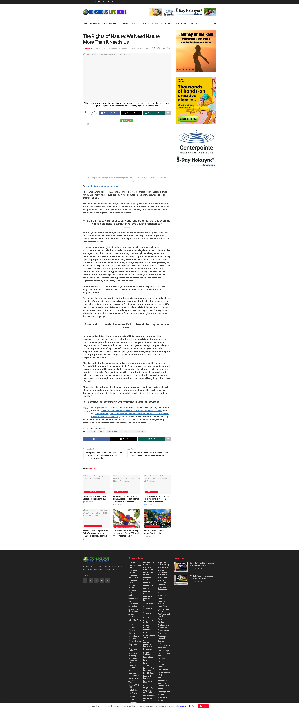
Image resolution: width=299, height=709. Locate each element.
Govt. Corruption (147, 612)
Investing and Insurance (148, 669)
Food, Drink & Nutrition (148, 592)
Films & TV (147, 588)
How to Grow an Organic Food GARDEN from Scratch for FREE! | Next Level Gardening (95, 533)
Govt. (134, 23)
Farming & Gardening (93, 526)
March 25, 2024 (119, 504)
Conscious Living (97, 23)
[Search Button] (215, 23)
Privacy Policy (102, 2)
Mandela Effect (149, 696)
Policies (161, 619)
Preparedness (151, 491)
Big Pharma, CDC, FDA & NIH (134, 620)
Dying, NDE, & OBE (133, 686)
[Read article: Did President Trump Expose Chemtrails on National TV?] (96, 484)
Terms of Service (121, 2)
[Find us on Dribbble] (107, 580)
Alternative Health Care (133, 576)
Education (132, 699)
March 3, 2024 (149, 504)
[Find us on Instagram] (96, 580)
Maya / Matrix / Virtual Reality (163, 564)
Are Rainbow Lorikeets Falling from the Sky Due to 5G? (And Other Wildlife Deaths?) (126, 533)
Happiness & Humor (148, 622)
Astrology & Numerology (133, 610)
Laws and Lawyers (147, 677)
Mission (85, 2)
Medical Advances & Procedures (162, 572)
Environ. (124, 23)
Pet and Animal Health (164, 615)
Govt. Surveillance (148, 617)
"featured (92, 431)
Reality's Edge (163, 651)
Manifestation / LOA (149, 700)
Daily (130, 670)
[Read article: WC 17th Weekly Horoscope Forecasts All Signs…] (181, 580)
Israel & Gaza (148, 673)
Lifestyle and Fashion (148, 682)
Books (130, 624)
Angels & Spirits (131, 586)
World (160, 701)
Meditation (162, 577)
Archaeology (133, 595)
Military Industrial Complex (162, 582)
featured (101, 431)
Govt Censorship (147, 607)
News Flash (162, 606)
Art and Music (133, 598)
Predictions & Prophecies (163, 626)
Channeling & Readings (133, 637)
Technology (162, 681)
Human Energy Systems (148, 653)
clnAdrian (88, 48)
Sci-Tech (194, 23)
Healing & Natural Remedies (147, 627)
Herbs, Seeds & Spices (149, 636)
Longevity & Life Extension (148, 692)
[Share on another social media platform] (168, 113)
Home (85, 23)
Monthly (161, 592)
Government (148, 603)
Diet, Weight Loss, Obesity (133, 674)
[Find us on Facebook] (85, 580)
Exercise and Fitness (148, 573)
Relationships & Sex (164, 655)
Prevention (162, 633)
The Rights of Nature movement (133, 431)
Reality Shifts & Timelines (164, 647)
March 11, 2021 (101, 48)
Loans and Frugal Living (148, 687)
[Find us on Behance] (102, 580)
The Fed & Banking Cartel (164, 685)
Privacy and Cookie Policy (186, 706)
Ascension (132, 606)
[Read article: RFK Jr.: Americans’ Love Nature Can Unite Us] (157, 518)
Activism (131, 563)
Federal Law (148, 585)
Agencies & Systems (132, 571)
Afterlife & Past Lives (134, 567)
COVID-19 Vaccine (132, 666)
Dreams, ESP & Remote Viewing (134, 680)
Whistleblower (163, 698)
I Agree (203, 706)
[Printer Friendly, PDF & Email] (126, 120)
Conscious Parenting (132, 655)
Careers (131, 630)
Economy (113, 23)
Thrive (160, 689)
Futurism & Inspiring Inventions (147, 598)
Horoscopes (156, 23)
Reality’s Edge (180, 23)
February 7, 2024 (120, 539)
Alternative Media (132, 581)
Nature (160, 598)
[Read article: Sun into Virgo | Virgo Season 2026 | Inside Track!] (181, 567)
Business (132, 627)
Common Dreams (109, 186)
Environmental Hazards (94, 491)
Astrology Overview (132, 615)
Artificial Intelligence (133, 602)
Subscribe (111, 2)
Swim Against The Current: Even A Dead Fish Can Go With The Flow (131, 410)
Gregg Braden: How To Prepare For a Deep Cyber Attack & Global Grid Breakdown (157, 499)
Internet (146, 660)
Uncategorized (164, 692)
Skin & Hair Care (162, 666)
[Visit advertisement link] (183, 12)
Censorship (132, 633)
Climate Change (121, 491)
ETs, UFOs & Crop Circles (148, 568)
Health (144, 23)
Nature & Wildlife (153, 526)
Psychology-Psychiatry (163, 637)
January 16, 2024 (150, 536)
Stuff (160, 678)
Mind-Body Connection (162, 588)
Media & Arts (163, 568)
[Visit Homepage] (105, 12)
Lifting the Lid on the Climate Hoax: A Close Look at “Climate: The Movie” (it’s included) (126, 499)
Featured (146, 582)
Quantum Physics (161, 642)
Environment (93, 30)
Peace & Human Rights (164, 610)
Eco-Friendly (102, 30)
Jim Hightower (93, 186)
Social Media (163, 670)
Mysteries (162, 595)
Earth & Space (133, 690)
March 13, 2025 (89, 502)
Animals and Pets (133, 591)
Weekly (161, 695)
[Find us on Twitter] (91, 580)
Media (167, 23)
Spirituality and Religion (164, 674)
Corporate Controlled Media (132, 660)
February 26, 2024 (90, 539)
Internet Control (146, 664)
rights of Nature (113, 431)
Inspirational (148, 657)
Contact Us (93, 2)
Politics (161, 622)
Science (161, 662)
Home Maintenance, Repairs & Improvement (148, 643)
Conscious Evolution (132, 645)
